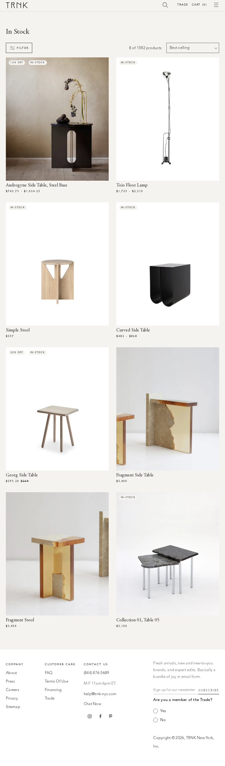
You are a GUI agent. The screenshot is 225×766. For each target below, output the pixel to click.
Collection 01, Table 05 (137, 620)
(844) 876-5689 (96, 673)
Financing (53, 690)
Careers (12, 690)
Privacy (12, 698)
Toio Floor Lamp (132, 185)
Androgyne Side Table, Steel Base (36, 185)
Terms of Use (56, 681)
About (11, 673)
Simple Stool (18, 330)
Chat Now (92, 704)
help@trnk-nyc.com (100, 694)
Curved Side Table (133, 330)
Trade (182, 4)
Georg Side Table (22, 475)
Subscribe (208, 690)
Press (10, 681)
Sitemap (13, 707)
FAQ (49, 673)
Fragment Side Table (135, 475)
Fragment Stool (20, 620)
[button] (165, 4)
